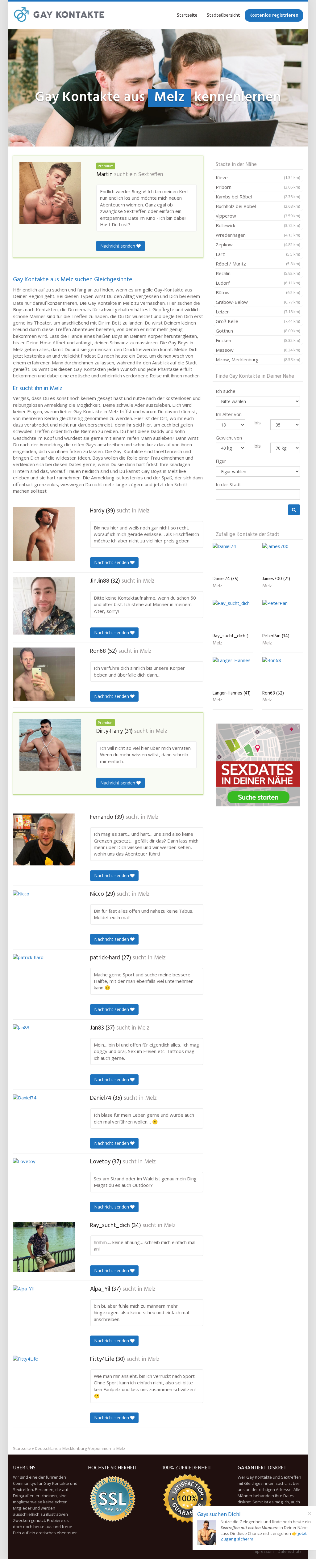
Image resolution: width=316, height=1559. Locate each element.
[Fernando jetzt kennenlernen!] (44, 839)
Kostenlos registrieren (273, 15)
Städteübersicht (223, 15)
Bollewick (258, 225)
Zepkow (258, 244)
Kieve (258, 177)
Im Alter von (229, 414)
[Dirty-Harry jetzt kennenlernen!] (50, 745)
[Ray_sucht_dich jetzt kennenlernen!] (44, 1247)
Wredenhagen (258, 235)
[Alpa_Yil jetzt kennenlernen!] (44, 1311)
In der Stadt (228, 484)
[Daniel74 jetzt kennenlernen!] (44, 1119)
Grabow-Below (258, 302)
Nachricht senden (118, 246)
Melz (144, 511)
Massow (258, 350)
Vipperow (258, 216)
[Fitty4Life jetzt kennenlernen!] (44, 1384)
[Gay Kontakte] (59, 15)
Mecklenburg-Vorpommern (87, 1448)
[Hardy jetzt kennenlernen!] (44, 534)
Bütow (258, 292)
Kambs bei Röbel (258, 196)
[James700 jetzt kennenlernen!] (282, 558)
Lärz (258, 254)
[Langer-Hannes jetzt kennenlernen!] (233, 672)
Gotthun (258, 331)
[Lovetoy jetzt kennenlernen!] (44, 1184)
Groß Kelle (258, 321)
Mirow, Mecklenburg (258, 359)
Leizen (258, 311)
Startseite (187, 15)
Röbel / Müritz (258, 264)
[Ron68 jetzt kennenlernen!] (44, 674)
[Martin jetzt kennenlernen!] (50, 193)
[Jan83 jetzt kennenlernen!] (44, 1051)
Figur (221, 461)
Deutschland (47, 1448)
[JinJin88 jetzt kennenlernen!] (44, 606)
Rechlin (258, 273)
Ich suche (225, 391)
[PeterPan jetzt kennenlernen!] (282, 615)
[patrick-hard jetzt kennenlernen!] (44, 983)
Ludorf (258, 283)
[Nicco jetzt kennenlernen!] (44, 916)
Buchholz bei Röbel (258, 206)
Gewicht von (229, 438)
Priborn (258, 187)
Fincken (258, 340)
